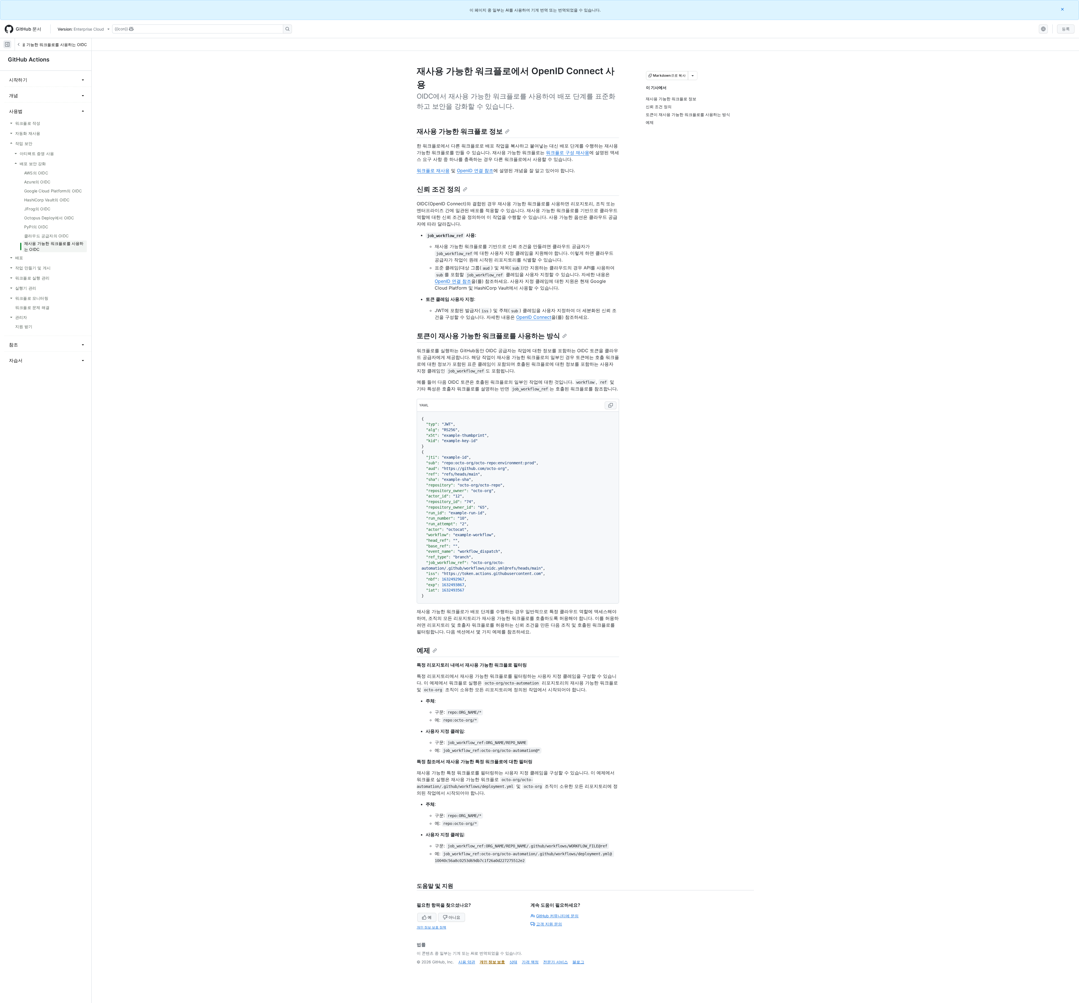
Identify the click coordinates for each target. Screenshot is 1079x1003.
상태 (513, 961)
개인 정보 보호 (492, 961)
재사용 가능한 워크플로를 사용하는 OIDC (50, 44)
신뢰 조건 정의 (439, 189)
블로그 (578, 961)
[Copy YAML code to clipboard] (610, 405)
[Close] (1062, 9)
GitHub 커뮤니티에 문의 (557, 915)
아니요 (454, 917)
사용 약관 (466, 961)
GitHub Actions (28, 59)
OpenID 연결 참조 (475, 170)
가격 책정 (530, 961)
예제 (423, 650)
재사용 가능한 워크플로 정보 (460, 131)
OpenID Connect (533, 317)
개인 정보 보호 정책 (431, 927)
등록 (1066, 28)
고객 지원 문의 (549, 924)
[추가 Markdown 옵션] (692, 75)
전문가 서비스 (555, 961)
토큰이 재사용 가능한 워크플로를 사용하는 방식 (488, 336)
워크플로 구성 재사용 (567, 152)
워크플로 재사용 (433, 170)
